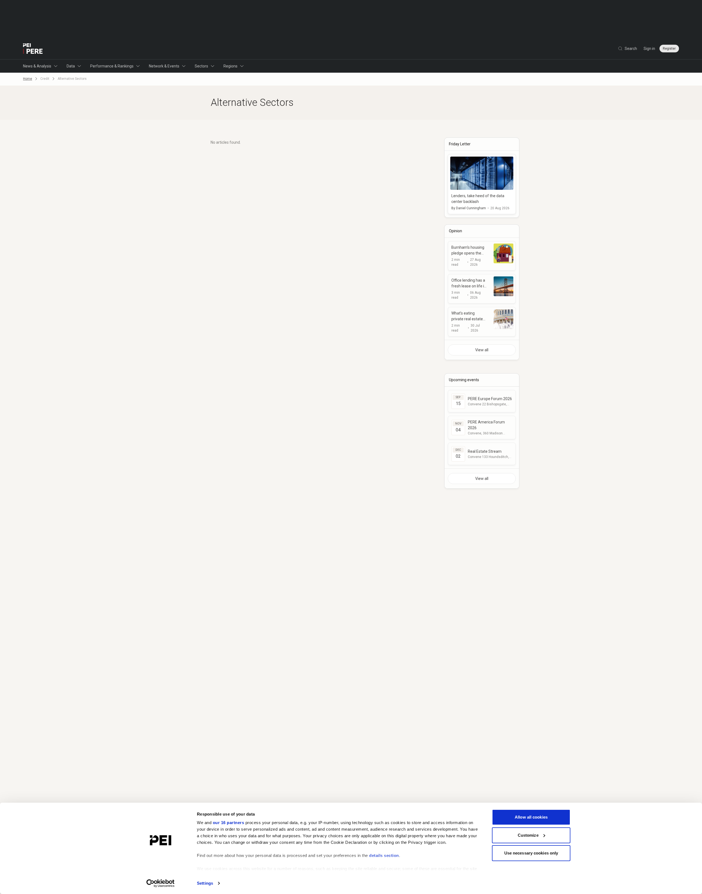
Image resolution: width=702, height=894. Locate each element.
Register (669, 48)
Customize (528, 835)
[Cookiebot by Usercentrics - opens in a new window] (161, 883)
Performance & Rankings (112, 66)
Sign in (649, 48)
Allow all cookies (531, 817)
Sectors (201, 66)
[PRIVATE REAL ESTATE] (33, 48)
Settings (205, 883)
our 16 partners (228, 822)
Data (71, 66)
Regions (230, 66)
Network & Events (164, 66)
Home (27, 79)
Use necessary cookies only (531, 853)
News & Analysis (37, 66)
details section (384, 855)
